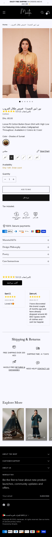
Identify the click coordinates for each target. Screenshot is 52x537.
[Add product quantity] (13, 179)
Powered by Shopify (9, 524)
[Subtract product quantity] (5, 179)
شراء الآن (26, 198)
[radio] (5, 142)
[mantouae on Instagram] (8, 505)
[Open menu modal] (4, 12)
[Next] (48, 3)
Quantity (6, 174)
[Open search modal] (42, 12)
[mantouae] (26, 12)
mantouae (20, 519)
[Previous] (4, 3)
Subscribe (45, 496)
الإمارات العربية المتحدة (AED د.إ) (16, 515)
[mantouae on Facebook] (4, 505)
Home (4, 25)
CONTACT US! (43, 369)
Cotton (5, 114)
